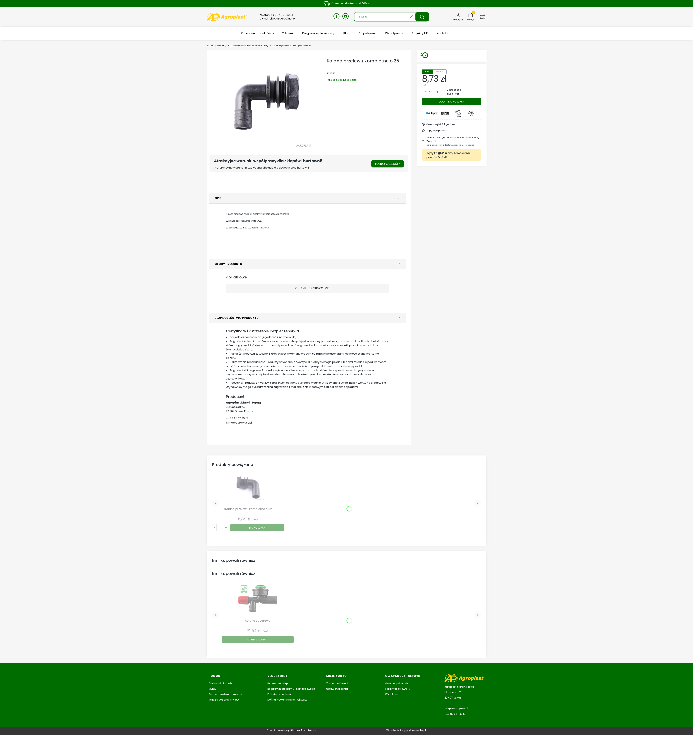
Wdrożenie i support (406, 730)
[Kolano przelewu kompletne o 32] (248, 489)
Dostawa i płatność (221, 683)
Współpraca (392, 694)
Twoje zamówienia (338, 683)
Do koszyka (257, 527)
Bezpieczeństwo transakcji (225, 694)
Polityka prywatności (280, 694)
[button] (421, 16)
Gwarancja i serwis (396, 683)
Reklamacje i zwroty (397, 689)
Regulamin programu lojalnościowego (291, 689)
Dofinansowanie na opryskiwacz (287, 699)
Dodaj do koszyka (451, 101)
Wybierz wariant (258, 639)
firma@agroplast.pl (239, 422)
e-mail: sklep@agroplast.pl (277, 18)
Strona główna (215, 45)
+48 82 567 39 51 (237, 418)
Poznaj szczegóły (387, 164)
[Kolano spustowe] (258, 601)
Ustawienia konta (337, 689)
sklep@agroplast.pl (456, 708)
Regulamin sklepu (278, 683)
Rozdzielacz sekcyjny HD (224, 699)
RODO (212, 689)
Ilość (424, 85)
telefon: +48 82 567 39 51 (276, 15)
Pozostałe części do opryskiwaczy (248, 45)
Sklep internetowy (290, 730)
